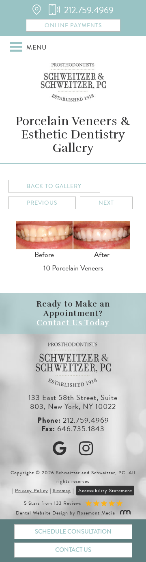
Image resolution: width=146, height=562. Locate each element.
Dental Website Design (42, 513)
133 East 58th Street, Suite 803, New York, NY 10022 (73, 402)
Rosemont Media (96, 513)
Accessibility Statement (105, 490)
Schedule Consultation (73, 531)
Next (106, 203)
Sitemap (62, 490)
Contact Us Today (73, 323)
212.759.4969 (86, 420)
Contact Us (73, 549)
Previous (42, 203)
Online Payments (73, 25)
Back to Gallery (54, 186)
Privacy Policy (31, 490)
